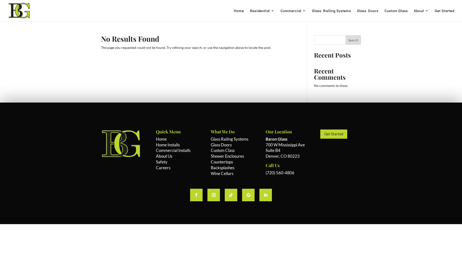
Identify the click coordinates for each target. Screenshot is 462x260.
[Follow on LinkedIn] (265, 195)
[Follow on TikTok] (231, 195)
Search (353, 40)
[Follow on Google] (248, 195)
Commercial (291, 11)
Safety (161, 161)
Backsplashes (222, 167)
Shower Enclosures (227, 156)
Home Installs (168, 144)
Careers (163, 167)
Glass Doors (368, 11)
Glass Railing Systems (331, 11)
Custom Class (223, 150)
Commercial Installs (173, 150)
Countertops (222, 161)
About (419, 11)
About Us (164, 156)
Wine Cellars (222, 173)
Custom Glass (396, 11)
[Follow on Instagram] (213, 195)
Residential (260, 11)
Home (239, 11)
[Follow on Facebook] (196, 195)
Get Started (444, 11)
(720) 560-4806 (280, 172)
